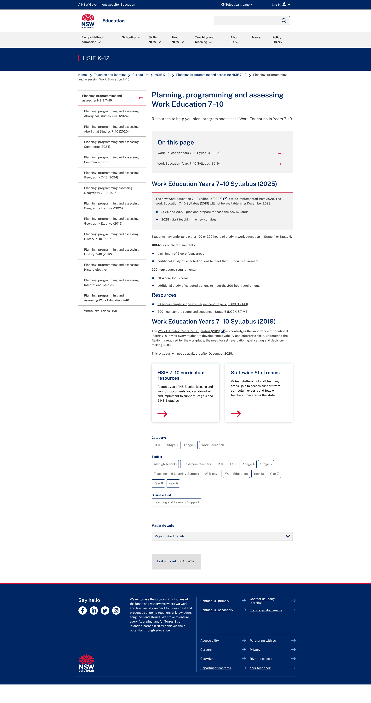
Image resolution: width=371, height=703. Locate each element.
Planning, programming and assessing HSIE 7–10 (211, 75)
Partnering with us (263, 640)
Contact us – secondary (216, 610)
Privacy (255, 649)
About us (235, 39)
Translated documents (266, 610)
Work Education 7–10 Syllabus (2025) (197, 199)
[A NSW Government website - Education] (107, 5)
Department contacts (215, 668)
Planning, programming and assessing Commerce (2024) (111, 144)
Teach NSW (176, 39)
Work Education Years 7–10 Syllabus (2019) (188, 163)
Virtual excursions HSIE (101, 311)
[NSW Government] (86, 663)
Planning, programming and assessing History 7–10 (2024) (111, 236)
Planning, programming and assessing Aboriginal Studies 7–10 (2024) (111, 113)
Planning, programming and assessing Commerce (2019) (111, 159)
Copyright (207, 659)
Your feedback (260, 668)
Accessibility (209, 640)
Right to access (261, 659)
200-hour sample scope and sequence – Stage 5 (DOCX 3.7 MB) (202, 311)
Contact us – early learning (262, 601)
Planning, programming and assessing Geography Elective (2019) (111, 221)
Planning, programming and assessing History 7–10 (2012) (111, 252)
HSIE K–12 (96, 58)
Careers (206, 649)
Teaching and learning (204, 39)
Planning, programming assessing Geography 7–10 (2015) (108, 190)
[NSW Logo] (88, 21)
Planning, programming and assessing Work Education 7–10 (106, 298)
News (256, 37)
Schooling (129, 37)
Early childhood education (93, 39)
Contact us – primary (214, 601)
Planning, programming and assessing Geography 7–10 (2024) (111, 175)
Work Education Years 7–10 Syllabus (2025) (188, 153)
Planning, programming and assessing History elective (111, 267)
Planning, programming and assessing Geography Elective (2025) (111, 206)
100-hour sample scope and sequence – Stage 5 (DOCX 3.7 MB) (202, 304)
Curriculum (140, 75)
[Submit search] (284, 20)
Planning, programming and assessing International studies (111, 282)
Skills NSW (153, 39)
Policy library (277, 39)
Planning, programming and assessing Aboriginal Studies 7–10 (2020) (111, 129)
